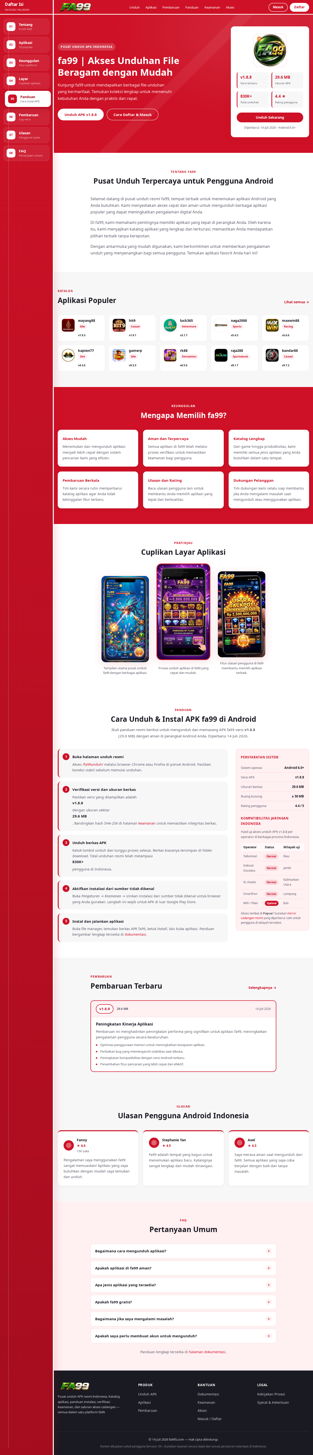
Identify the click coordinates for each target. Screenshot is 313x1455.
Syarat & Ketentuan (273, 1402)
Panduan (192, 7)
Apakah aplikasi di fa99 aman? (123, 1268)
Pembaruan (170, 7)
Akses (230, 7)
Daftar (299, 7)
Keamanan (212, 7)
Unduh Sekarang (270, 117)
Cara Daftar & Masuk (132, 114)
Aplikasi (150, 7)
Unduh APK (147, 1394)
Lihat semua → (296, 302)
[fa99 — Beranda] (76, 7)
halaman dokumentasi (207, 1352)
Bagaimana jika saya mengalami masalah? (134, 1318)
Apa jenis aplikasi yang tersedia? (125, 1284)
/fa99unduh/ (93, 764)
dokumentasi (135, 934)
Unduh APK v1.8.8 (81, 114)
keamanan (147, 823)
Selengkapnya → (262, 987)
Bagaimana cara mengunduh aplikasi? (130, 1250)
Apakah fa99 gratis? (113, 1301)
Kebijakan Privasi (271, 1394)
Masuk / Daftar (210, 1418)
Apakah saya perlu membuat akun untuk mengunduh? (146, 1335)
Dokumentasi (208, 1394)
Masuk (278, 7)
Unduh (134, 7)
